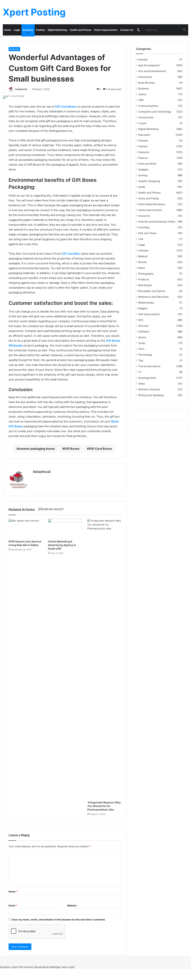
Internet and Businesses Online (156, 221)
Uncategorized (147, 377)
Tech (141, 348)
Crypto (142, 123)
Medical (143, 256)
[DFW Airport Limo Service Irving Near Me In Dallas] (25, 528)
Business (28, 29)
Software (143, 331)
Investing (143, 227)
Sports (142, 337)
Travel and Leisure (149, 366)
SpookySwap (41, 966)
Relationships (146, 302)
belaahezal (21, 89)
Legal (141, 244)
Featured (143, 152)
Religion (143, 308)
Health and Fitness (80, 29)
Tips (140, 360)
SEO (140, 319)
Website (72, 905)
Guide (141, 186)
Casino (142, 94)
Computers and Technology (154, 111)
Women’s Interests (149, 389)
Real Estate (145, 285)
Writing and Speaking (151, 395)
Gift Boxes (71, 448)
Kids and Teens (147, 233)
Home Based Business (151, 204)
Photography (146, 273)
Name (13, 891)
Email (13, 905)
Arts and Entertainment (152, 71)
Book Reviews (146, 82)
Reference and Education (153, 296)
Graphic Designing (149, 181)
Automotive (145, 76)
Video (141, 383)
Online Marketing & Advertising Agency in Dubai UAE (62, 545)
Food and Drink (147, 163)
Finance (143, 157)
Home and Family (148, 198)
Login (17, 29)
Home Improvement (106, 29)
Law (140, 238)
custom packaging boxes (36, 448)
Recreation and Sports (151, 291)
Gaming (142, 175)
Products (143, 279)
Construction (146, 117)
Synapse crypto (9, 966)
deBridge (55, 966)
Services (143, 325)
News (141, 267)
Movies (142, 262)
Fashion (40, 29)
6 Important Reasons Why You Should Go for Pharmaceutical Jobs (104, 806)
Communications (148, 105)
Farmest (143, 140)
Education (144, 134)
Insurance (144, 215)
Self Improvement (149, 314)
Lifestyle (143, 250)
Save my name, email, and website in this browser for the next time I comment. (59, 919)
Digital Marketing (57, 29)
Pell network (26, 966)
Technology (145, 354)
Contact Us (126, 29)
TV (140, 372)
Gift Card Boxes (100, 448)
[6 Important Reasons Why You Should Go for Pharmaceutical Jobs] (104, 659)
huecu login (68, 966)
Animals (143, 59)
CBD (141, 100)
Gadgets (143, 169)
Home (7, 29)
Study (141, 343)
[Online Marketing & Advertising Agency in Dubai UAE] (65, 528)
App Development (149, 65)
